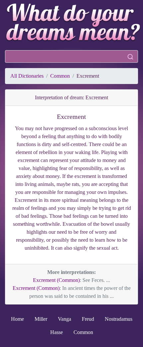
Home (17, 319)
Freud (88, 319)
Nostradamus (118, 319)
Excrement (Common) (56, 280)
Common (60, 76)
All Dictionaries (27, 76)
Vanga (64, 319)
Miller (41, 319)
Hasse (56, 332)
